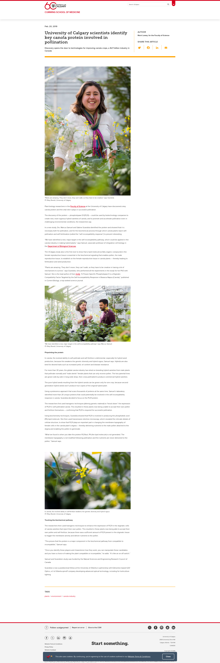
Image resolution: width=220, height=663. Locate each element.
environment (56, 596)
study (78, 274)
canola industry (69, 596)
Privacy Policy (49, 647)
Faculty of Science (77, 206)
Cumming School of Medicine (62, 12)
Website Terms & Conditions (139, 656)
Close (168, 656)
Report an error (78, 627)
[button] (141, 47)
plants (47, 596)
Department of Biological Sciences (62, 246)
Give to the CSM (94, 627)
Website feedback (50, 650)
